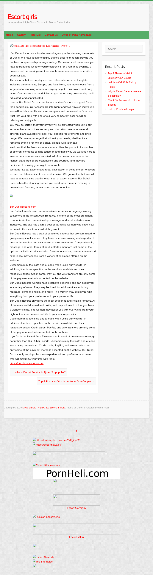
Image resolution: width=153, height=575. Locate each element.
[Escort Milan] (76, 525)
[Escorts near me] (46, 465)
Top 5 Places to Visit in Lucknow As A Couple (66, 381)
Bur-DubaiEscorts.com (23, 206)
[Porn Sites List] (76, 469)
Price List (35, 34)
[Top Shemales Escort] (43, 561)
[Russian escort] (46, 516)
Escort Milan (76, 536)
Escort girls (22, 16)
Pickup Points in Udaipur (121, 109)
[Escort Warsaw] (76, 566)
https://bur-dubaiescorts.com (26, 363)
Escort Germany (76, 507)
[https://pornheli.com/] (69, 453)
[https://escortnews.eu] (47, 444)
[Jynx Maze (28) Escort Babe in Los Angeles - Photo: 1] (53, 46)
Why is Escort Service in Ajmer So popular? (38, 372)
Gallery (21, 34)
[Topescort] (76, 545)
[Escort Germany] (76, 500)
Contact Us (51, 34)
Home (9, 34)
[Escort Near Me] (43, 557)
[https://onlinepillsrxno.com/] (56, 440)
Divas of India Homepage (77, 34)
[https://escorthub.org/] (76, 484)
